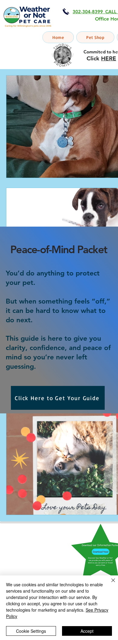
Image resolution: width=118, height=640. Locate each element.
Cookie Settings (31, 631)
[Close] (109, 584)
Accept (86, 631)
